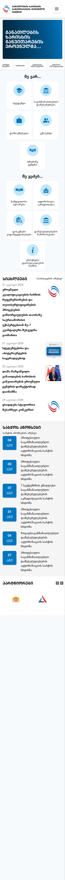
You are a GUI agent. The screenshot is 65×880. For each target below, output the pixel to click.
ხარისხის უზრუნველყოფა (56, 65)
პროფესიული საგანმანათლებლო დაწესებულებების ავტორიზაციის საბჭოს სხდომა (37, 446)
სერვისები (20, 65)
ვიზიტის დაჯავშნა (6, 65)
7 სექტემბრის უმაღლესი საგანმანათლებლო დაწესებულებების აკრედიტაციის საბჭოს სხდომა (38, 494)
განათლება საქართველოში (37, 65)
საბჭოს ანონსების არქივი (20, 432)
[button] (57, 583)
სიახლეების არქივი (49, 278)
